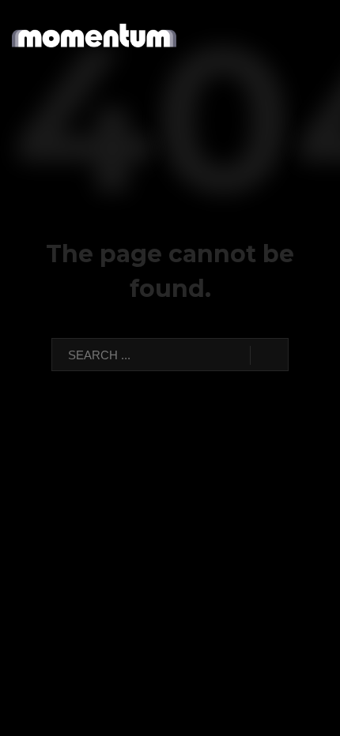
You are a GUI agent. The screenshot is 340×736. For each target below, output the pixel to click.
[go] (269, 355)
